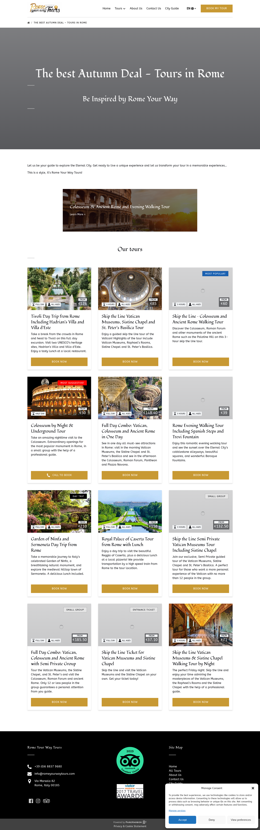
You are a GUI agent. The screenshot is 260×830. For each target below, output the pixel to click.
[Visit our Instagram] (38, 801)
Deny (212, 819)
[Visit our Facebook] (31, 801)
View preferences (241, 819)
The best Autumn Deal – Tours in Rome (61, 22)
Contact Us (153, 8)
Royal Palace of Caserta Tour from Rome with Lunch (128, 542)
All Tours (175, 770)
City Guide (172, 8)
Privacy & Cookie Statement (130, 826)
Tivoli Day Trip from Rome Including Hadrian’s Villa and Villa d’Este (57, 322)
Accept (182, 819)
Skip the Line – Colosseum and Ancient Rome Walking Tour (199, 319)
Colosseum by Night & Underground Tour (52, 428)
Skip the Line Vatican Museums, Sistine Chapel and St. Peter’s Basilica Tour (128, 322)
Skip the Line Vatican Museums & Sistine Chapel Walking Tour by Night (197, 658)
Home (107, 8)
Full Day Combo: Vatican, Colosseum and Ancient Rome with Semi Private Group (57, 658)
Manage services (177, 810)
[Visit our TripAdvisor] (46, 801)
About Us (136, 8)
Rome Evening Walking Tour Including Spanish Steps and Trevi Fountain (198, 431)
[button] (253, 788)
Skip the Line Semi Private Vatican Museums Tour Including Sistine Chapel (196, 544)
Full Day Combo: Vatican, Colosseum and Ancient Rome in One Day (128, 431)
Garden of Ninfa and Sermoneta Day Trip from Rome (54, 544)
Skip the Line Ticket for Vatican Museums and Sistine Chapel (128, 658)
